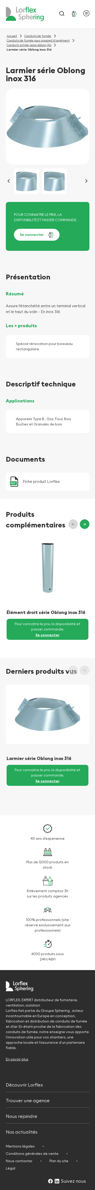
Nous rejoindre (21, 1115)
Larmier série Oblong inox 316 (39, 758)
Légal (10, 1168)
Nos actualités (21, 1131)
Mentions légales (20, 1146)
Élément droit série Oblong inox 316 (46, 612)
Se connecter (32, 234)
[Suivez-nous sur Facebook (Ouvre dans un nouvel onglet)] (50, 1181)
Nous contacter (19, 1161)
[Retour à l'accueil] (25, 14)
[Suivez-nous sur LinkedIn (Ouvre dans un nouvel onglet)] (57, 1181)
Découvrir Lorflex (24, 1084)
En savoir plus (17, 1059)
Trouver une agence (28, 1100)
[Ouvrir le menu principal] (86, 14)
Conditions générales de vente (32, 1153)
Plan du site (58, 1161)
